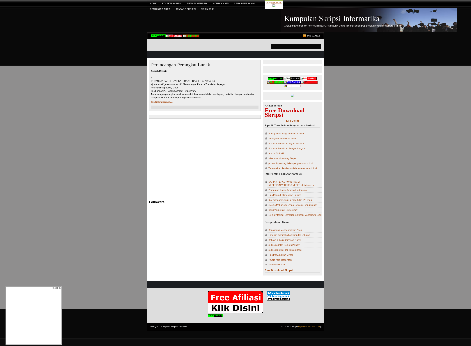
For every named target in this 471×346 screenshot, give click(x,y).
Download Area (160, 9)
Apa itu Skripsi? (276, 153)
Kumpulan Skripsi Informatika (332, 18)
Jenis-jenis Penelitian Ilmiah (282, 138)
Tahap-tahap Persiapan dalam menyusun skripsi (292, 168)
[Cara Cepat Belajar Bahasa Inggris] (273, 6)
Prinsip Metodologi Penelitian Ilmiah (286, 133)
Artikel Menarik (197, 3)
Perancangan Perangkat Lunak (180, 64)
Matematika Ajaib (277, 265)
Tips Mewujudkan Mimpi (280, 255)
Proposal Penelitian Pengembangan (286, 148)
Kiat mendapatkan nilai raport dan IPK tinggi (290, 200)
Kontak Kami (221, 3)
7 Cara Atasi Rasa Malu (280, 260)
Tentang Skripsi (186, 9)
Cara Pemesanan (245, 3)
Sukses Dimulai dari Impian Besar (285, 250)
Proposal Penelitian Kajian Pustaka (286, 143)
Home (153, 3)
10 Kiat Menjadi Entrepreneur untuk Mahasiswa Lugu (295, 215)
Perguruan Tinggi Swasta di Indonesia (287, 190)
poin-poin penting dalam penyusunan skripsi (290, 163)
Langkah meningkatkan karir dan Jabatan (289, 235)
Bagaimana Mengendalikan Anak (285, 230)
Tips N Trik (207, 9)
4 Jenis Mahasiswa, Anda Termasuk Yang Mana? (292, 205)
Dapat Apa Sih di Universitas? (283, 210)
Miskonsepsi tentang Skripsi (282, 158)
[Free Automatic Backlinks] (158, 36)
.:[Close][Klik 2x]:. (273, 2)
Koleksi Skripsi (171, 3)
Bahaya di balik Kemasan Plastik (284, 240)
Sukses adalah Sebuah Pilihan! (284, 245)
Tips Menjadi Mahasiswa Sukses (284, 195)
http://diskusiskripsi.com (309, 326)
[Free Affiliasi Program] (235, 312)
